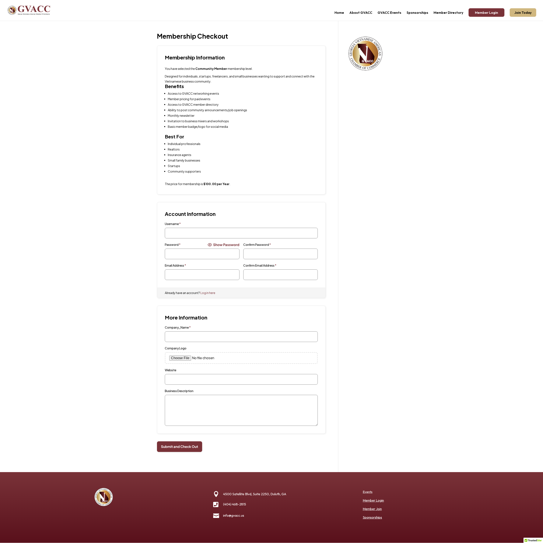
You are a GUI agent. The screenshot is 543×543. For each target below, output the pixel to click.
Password (173, 244)
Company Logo (175, 348)
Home (339, 13)
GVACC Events (389, 13)
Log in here (207, 293)
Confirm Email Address (259, 265)
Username (173, 224)
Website (170, 370)
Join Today (523, 12)
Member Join (372, 509)
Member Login (486, 12)
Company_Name (178, 327)
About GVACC (360, 13)
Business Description (179, 391)
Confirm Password (257, 244)
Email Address (175, 265)
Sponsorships (417, 13)
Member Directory (448, 13)
